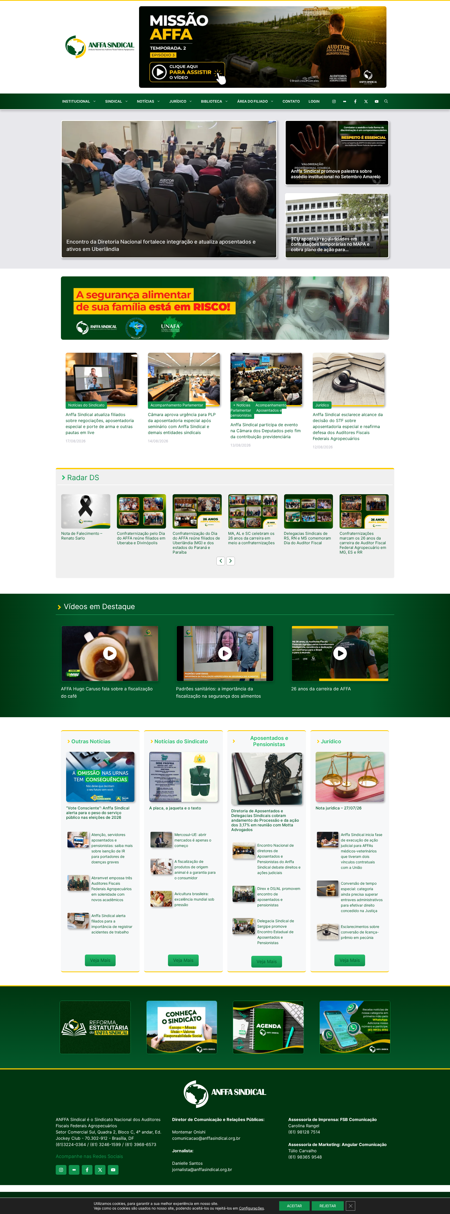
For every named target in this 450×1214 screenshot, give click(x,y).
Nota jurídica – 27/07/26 (339, 808)
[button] (386, 101)
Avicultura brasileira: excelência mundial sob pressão (194, 899)
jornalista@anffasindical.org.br (202, 1169)
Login (314, 101)
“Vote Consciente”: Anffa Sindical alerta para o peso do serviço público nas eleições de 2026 (97, 813)
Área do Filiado (252, 101)
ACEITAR (294, 1206)
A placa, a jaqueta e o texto (175, 808)
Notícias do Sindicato (86, 405)
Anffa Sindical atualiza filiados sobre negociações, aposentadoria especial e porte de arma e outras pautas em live (100, 423)
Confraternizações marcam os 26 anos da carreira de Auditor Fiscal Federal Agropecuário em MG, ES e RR (307, 543)
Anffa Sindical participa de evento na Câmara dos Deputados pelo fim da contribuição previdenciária (265, 430)
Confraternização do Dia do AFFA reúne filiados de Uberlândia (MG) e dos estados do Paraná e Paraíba (140, 543)
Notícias (145, 101)
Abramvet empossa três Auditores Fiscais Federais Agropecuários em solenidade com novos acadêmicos (111, 889)
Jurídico (177, 101)
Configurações (251, 1208)
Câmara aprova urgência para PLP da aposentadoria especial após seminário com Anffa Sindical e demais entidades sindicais (182, 423)
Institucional (76, 101)
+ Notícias (241, 405)
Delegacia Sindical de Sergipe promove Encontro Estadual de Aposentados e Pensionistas (275, 932)
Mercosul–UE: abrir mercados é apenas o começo (192, 840)
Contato (291, 101)
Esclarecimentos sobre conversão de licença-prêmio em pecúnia (360, 932)
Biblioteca (211, 101)
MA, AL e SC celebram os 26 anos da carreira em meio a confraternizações (196, 538)
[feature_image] (85, 511)
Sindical (113, 101)
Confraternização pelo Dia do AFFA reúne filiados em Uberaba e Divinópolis (85, 538)
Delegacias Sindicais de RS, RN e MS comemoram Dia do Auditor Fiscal (251, 538)
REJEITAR (328, 1206)
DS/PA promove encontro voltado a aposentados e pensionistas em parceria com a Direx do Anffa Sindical (363, 543)
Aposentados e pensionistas (256, 413)
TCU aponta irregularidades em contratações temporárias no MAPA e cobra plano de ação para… (330, 244)
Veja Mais (100, 960)
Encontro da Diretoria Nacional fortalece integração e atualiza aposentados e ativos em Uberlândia (161, 245)
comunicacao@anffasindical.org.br (206, 1138)
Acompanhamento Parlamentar (177, 405)
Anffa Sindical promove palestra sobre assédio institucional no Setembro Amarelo (335, 174)
